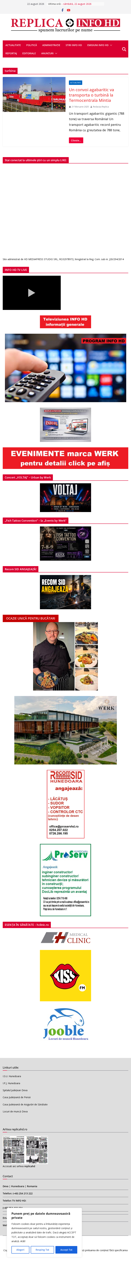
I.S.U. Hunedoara (12, 1076)
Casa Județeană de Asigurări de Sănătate (25, 1104)
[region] (44, 1232)
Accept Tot (66, 1249)
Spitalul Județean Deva (15, 1090)
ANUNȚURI (47, 53)
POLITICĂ (31, 45)
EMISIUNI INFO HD (97, 45)
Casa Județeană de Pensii (17, 1097)
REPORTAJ (11, 53)
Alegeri (20, 1249)
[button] (110, 45)
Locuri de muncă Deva (15, 1111)
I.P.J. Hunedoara (11, 1083)
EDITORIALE (29, 53)
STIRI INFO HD (74, 45)
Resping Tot (42, 1249)
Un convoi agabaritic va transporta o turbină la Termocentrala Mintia (91, 95)
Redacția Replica (101, 106)
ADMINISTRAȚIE (51, 45)
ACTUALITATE (13, 45)
